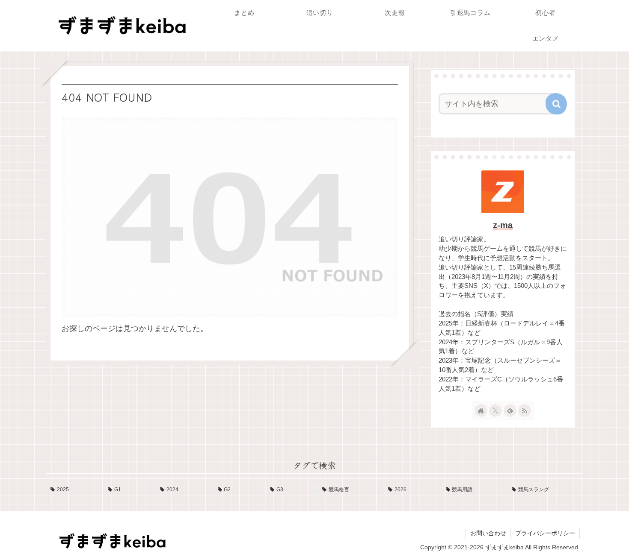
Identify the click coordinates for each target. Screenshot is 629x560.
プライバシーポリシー (545, 533)
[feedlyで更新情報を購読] (510, 410)
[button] (556, 103)
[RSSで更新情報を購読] (524, 410)
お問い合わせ (488, 533)
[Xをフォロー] (495, 410)
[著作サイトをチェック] (481, 410)
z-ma (503, 225)
